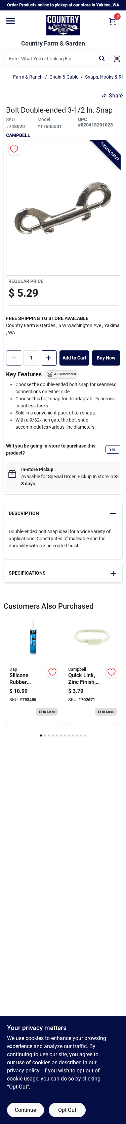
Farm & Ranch (28, 77)
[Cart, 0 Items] (112, 21)
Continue (25, 1110)
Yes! (113, 449)
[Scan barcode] (117, 58)
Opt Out (67, 1110)
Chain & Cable (63, 77)
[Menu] (10, 21)
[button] (63, 513)
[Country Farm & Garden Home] (63, 25)
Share (116, 95)
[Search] (102, 58)
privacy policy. (24, 1070)
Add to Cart (74, 358)
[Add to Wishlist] (14, 149)
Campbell (18, 135)
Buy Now (106, 358)
